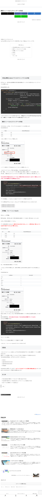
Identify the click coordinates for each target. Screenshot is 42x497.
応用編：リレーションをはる (18, 50)
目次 (19, 45)
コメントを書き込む (21, 483)
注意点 (14, 52)
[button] (39, 275)
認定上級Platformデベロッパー (6, 394)
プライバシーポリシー (21, 493)
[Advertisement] (21, 30)
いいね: (15, 55)
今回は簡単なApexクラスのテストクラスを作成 (21, 47)
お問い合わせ (35, 493)
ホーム (7, 493)
